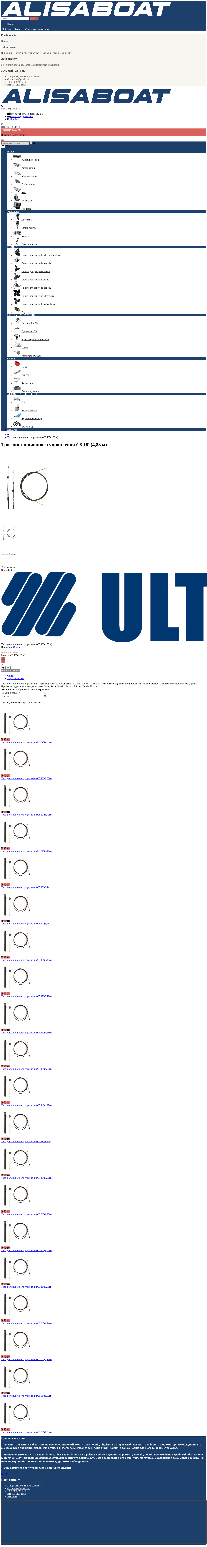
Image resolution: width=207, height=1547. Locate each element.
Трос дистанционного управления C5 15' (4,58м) (26, 1069)
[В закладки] (3, 667)
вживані (26, 236)
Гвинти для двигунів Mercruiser (38, 296)
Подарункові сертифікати (27, 53)
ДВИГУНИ (13, 211)
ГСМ (24, 366)
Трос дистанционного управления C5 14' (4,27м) (26, 1105)
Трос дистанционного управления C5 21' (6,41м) (26, 851)
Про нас (11, 24)
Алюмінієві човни (31, 159)
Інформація (9, 35)
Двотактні (27, 219)
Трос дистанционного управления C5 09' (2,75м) (26, 1214)
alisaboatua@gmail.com (18, 79)
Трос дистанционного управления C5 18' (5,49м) (26, 960)
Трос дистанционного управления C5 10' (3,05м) (26, 1250)
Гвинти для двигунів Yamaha (36, 263)
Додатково (9, 47)
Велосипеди (28, 426)
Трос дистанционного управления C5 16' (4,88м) (26, 1032)
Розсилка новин (50, 65)
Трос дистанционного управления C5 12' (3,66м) (26, 1287)
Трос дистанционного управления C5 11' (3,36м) (26, 1141)
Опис (10, 675)
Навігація (26, 208)
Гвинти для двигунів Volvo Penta (38, 304)
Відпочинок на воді (32, 418)
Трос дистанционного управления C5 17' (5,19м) (26, 996)
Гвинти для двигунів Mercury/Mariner (41, 255)
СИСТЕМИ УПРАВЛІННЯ (21, 315)
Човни (10, 151)
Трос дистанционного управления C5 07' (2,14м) (26, 1359)
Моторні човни (29, 176)
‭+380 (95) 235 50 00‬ (17, 82)
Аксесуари (27, 200)
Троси (25, 347)
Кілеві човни (28, 168)
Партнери (46, 53)
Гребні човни (28, 184)
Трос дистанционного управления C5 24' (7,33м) (26, 742)
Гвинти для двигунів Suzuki (36, 279)
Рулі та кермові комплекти (35, 339)
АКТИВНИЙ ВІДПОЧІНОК (22, 394)
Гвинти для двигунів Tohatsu (36, 287)
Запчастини (28, 383)
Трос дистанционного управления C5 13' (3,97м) (26, 1178)
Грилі (24, 402)
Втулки (25, 312)
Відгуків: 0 (6, 570)
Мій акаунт (9, 59)
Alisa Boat (14, 119)
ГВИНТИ (12, 247)
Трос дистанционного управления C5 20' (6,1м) (25, 887)
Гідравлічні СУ (29, 331)
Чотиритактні (29, 228)
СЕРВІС (11, 358)
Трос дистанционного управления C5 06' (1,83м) (26, 1395)
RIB (24, 192)
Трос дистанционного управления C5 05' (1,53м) (26, 1432)
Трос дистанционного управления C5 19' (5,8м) (25, 923)
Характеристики (15, 678)
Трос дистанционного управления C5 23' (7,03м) (26, 778)
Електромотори (30, 244)
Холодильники (29, 410)
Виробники (7, 53)
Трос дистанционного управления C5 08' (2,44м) (26, 1323)
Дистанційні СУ (30, 323)
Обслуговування (30, 391)
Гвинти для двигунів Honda (36, 271)
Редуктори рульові (31, 356)
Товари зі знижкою (61, 53)
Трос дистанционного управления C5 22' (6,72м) (26, 814)
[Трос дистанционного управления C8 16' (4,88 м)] (9, 543)
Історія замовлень (22, 65)
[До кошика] (2, 739)
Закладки (37, 65)
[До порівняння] (8, 667)
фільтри (25, 375)
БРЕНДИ (12, 429)
